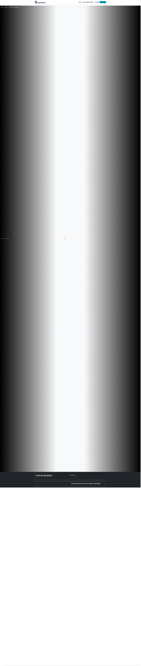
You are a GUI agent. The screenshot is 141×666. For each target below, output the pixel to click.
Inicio (2, 7)
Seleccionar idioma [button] (88, 2)
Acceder (97, 2)
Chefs (80, 2)
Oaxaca (5, 7)
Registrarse (103, 2)
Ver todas (72, 475)
